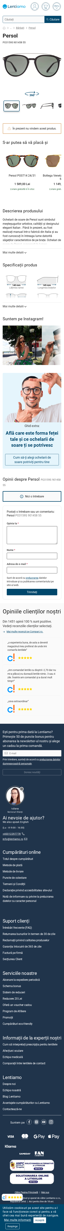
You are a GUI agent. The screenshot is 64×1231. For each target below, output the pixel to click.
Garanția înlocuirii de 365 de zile (22, 946)
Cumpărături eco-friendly (18, 1024)
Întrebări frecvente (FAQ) (17, 928)
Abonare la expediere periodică (21, 980)
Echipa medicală (13, 1057)
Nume (11, 550)
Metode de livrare (13, 871)
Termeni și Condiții (14, 884)
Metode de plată (12, 865)
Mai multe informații (17, 1220)
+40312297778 (12, 833)
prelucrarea (32, 577)
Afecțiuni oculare (13, 1051)
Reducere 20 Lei (12, 999)
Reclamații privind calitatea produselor (26, 940)
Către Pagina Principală (26, 1192)
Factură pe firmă (13, 953)
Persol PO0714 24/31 (22, 175)
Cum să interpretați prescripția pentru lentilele (30, 1044)
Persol (32, 27)
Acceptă (39, 1220)
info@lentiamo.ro (13, 839)
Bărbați (20, 27)
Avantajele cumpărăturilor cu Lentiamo (26, 1103)
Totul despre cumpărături (18, 859)
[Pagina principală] (4, 28)
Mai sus (45, 1192)
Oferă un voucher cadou (17, 1005)
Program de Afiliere (14, 1011)
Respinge (12, 1226)
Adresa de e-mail (17, 564)
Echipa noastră (12, 1090)
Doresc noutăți (32, 772)
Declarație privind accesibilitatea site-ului (27, 890)
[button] (12, 106)
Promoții (8, 1017)
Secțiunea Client (12, 959)
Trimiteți (32, 592)
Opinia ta (13, 523)
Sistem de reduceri (14, 992)
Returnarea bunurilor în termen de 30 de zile (29, 934)
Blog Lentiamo (11, 1096)
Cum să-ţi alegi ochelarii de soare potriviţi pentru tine (32, 459)
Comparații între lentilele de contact (24, 1063)
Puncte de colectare (14, 878)
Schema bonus (12, 986)
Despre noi (9, 1084)
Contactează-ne (12, 1109)
